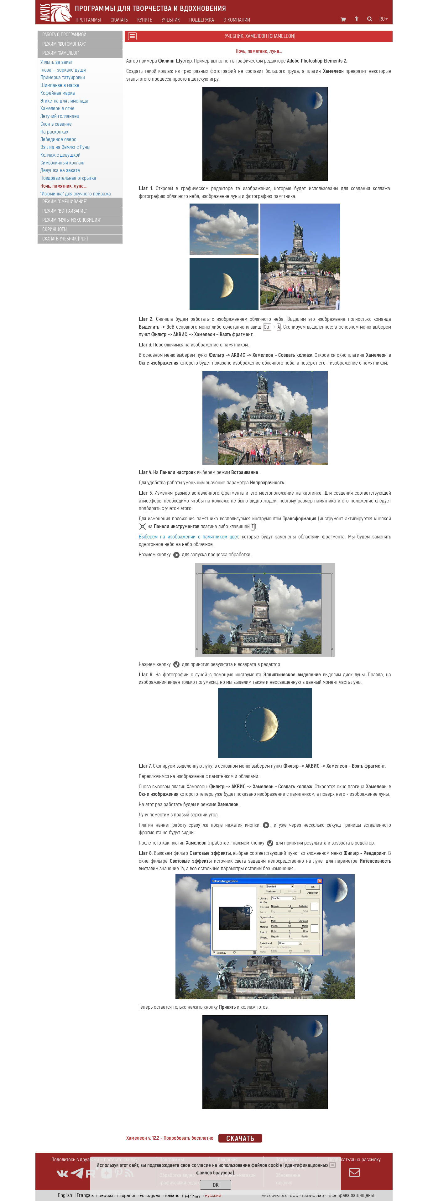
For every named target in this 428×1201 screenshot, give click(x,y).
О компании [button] (236, 20)
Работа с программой (64, 35)
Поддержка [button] (201, 20)
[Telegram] (77, 1173)
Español (127, 1195)
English (65, 1195)
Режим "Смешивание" (64, 202)
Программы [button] (88, 20)
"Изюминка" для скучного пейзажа (75, 193)
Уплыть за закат (56, 62)
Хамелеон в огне (57, 108)
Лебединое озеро (58, 139)
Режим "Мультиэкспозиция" (71, 220)
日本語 (192, 1195)
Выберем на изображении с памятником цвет (188, 536)
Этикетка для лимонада (64, 101)
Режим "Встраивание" (64, 211)
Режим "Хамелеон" (61, 53)
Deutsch (106, 1195)
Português (150, 1195)
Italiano (172, 1195)
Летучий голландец (59, 116)
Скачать (119, 20)
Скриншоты (54, 229)
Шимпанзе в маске (59, 85)
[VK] (62, 1173)
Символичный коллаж (62, 162)
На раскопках (54, 132)
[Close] (332, 1165)
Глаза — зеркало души (63, 70)
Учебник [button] (171, 20)
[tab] (80, 35)
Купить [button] (144, 20)
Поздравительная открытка (68, 178)
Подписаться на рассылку (354, 1159)
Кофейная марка (57, 93)
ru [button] (382, 19)
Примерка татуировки (62, 77)
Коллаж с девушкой (60, 155)
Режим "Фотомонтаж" (64, 44)
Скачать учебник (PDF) (65, 239)
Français (85, 1195)
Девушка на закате (60, 170)
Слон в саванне (56, 124)
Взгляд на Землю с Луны (65, 147)
